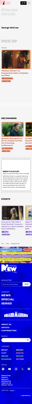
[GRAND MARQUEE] (16, 314)
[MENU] (29, 3)
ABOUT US (6, 324)
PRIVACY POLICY (7, 385)
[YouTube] (9, 369)
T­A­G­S (7, 243)
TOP (2, 243)
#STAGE (19, 356)
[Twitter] (22, 369)
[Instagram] (16, 369)
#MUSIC (20, 350)
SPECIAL (7, 299)
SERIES (6, 303)
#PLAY (4, 350)
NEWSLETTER (6, 280)
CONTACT (4, 377)
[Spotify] (3, 369)
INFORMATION (6, 381)
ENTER (27, 284)
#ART (4, 353)
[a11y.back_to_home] (5, 3)
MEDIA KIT (4, 379)
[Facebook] (29, 369)
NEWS (6, 295)
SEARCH (4, 336)
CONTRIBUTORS (9, 331)
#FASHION (6, 359)
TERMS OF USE (6, 383)
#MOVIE (20, 353)
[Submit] (28, 340)
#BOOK (4, 356)
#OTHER (20, 359)
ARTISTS (5, 328)
